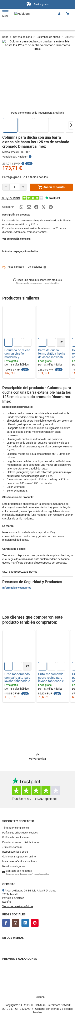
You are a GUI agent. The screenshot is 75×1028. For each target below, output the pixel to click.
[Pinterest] (35, 923)
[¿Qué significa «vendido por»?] (30, 157)
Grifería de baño (22, 36)
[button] (71, 125)
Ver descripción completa (16, 238)
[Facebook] (6, 923)
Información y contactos (16, 587)
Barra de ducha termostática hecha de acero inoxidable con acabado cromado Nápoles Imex (51, 353)
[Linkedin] (25, 923)
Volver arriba (37, 758)
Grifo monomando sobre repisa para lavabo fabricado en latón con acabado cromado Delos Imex (52, 677)
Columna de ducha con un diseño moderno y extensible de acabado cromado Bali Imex (17, 353)
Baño (5, 36)
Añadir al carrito (54, 187)
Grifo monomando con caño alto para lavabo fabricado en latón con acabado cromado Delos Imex (18, 677)
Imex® (15, 152)
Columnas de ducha (48, 36)
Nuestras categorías (13, 866)
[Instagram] (15, 923)
